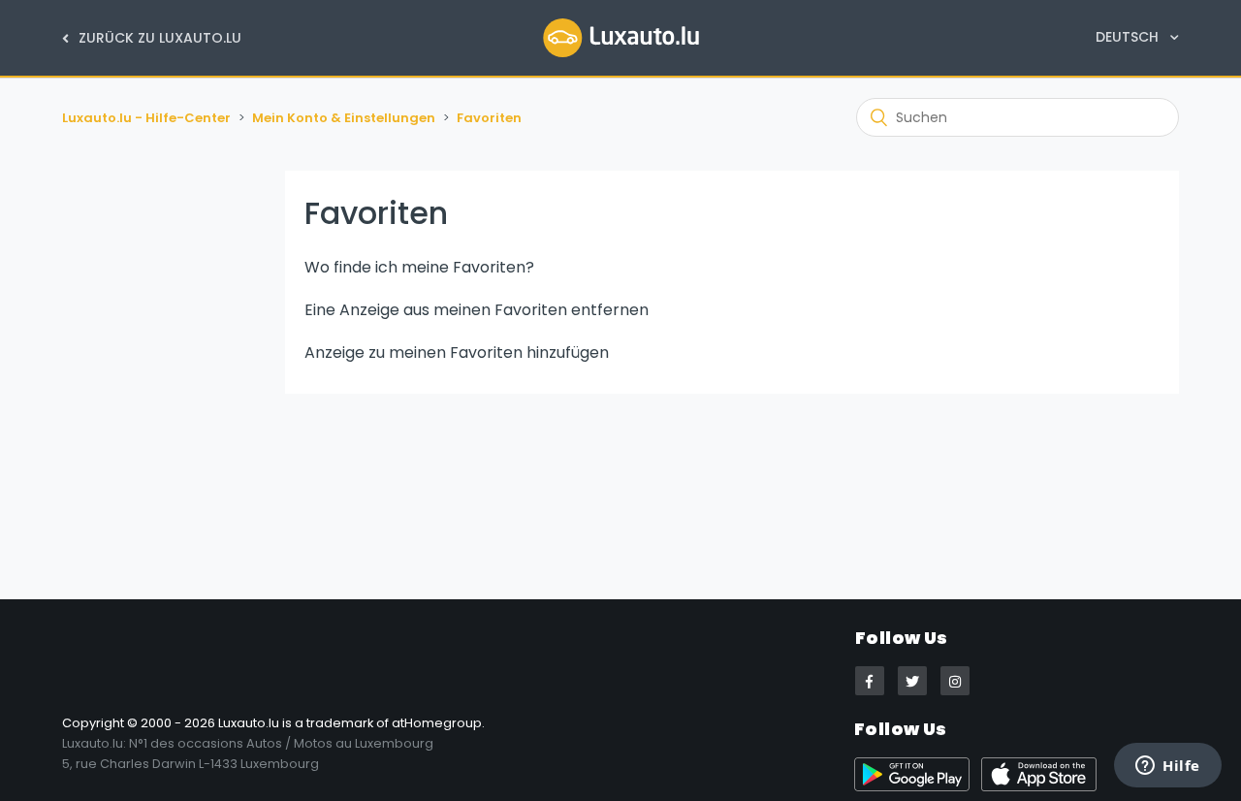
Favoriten (489, 118)
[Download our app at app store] (1042, 786)
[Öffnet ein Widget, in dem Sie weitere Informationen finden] (1168, 767)
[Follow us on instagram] (955, 680)
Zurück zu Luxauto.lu (158, 38)
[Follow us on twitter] (912, 680)
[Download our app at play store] (917, 786)
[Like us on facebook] (869, 680)
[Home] (621, 37)
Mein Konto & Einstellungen (343, 118)
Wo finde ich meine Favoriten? (419, 267)
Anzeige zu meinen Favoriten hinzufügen (456, 352)
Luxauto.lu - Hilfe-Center (146, 118)
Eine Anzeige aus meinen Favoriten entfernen (476, 310)
